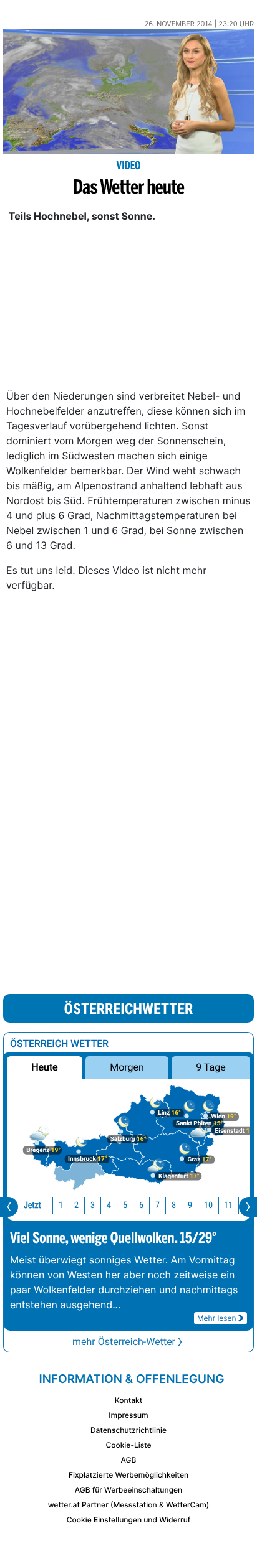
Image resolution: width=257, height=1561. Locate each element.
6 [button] (141, 1205)
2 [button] (76, 1205)
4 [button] (109, 1205)
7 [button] (157, 1205)
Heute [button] (44, 1067)
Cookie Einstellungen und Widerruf (129, 1519)
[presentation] (9, 1207)
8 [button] (174, 1205)
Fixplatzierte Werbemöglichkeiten (128, 1474)
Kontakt (128, 1400)
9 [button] (190, 1205)
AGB (129, 1460)
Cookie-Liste (128, 1445)
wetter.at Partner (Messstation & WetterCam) (129, 1504)
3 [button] (92, 1205)
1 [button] (61, 1205)
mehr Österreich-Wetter (123, 1342)
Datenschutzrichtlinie (128, 1430)
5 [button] (125, 1205)
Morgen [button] (127, 1067)
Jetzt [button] (32, 1205)
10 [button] (208, 1205)
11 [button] (228, 1205)
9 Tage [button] (210, 1067)
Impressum (128, 1415)
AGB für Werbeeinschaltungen (129, 1489)
